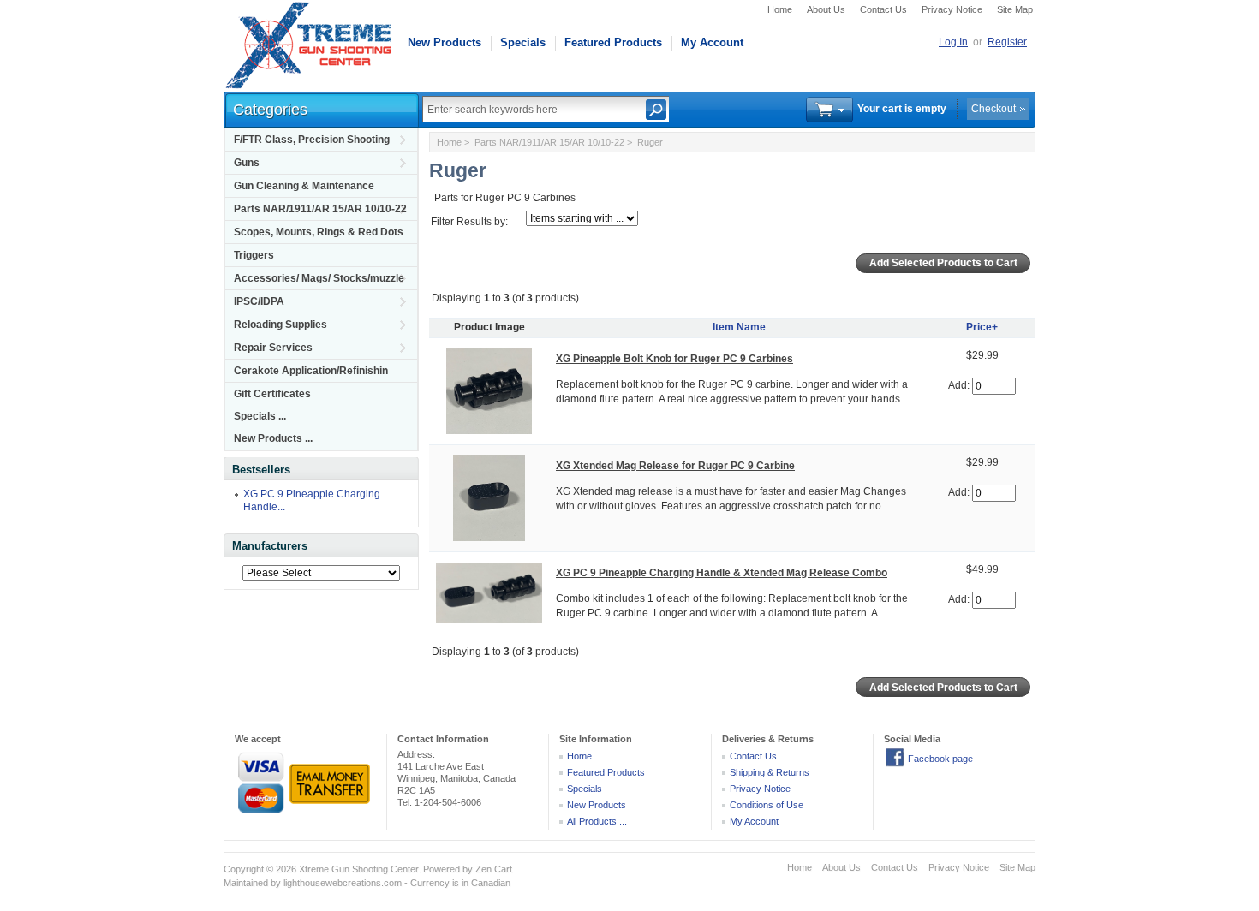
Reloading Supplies (280, 324)
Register (1007, 42)
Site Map (1015, 9)
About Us (826, 9)
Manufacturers (269, 545)
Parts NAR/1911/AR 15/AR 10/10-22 (320, 209)
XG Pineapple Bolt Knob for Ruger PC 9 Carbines (674, 359)
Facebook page (940, 758)
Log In (953, 42)
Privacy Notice (952, 9)
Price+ (982, 327)
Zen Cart (493, 869)
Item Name (739, 327)
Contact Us (883, 9)
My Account (712, 42)
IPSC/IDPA (259, 301)
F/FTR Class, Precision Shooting (312, 140)
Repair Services (273, 348)
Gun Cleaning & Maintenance (304, 186)
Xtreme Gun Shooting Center (358, 869)
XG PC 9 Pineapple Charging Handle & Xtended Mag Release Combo (721, 573)
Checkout (993, 109)
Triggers (254, 255)
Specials (523, 42)
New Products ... (273, 438)
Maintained (246, 883)
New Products (444, 42)
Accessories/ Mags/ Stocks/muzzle (319, 278)
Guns (247, 163)
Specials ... (260, 416)
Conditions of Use (766, 805)
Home (779, 9)
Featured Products (613, 42)
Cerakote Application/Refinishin (311, 371)
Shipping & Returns (769, 772)
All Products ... (597, 821)
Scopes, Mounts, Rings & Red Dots (318, 232)
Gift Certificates (272, 394)
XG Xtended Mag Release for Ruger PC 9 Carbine (675, 466)
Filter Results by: (469, 222)
